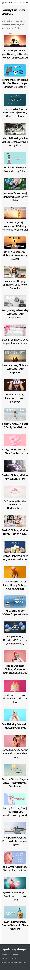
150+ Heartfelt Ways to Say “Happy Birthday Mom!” (15, 896)
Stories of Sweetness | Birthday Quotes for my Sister (15, 197)
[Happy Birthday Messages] (15, 3)
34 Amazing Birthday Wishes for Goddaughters (15, 505)
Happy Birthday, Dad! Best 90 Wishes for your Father (15, 841)
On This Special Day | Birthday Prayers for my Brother (15, 255)
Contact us (12, 958)
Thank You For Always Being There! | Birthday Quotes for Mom (15, 113)
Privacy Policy (6, 955)
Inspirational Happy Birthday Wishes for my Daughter (15, 285)
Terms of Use (16, 955)
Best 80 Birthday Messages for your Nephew (15, 398)
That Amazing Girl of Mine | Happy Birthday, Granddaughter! (15, 585)
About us (4, 958)
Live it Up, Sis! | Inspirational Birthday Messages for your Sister (15, 226)
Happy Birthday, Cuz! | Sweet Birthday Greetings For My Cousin (15, 812)
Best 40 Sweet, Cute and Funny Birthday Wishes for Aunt (15, 753)
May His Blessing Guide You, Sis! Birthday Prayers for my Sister (15, 142)
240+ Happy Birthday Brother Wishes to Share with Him (15, 925)
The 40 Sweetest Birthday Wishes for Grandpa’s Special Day (15, 669)
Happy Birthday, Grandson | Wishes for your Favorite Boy (15, 640)
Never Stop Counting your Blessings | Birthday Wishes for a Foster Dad (15, 54)
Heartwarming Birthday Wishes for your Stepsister (15, 369)
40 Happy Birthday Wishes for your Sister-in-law (15, 699)
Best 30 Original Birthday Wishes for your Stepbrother (15, 314)
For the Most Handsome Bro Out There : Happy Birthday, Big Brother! (15, 83)
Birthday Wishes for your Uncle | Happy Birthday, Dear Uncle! (15, 783)
